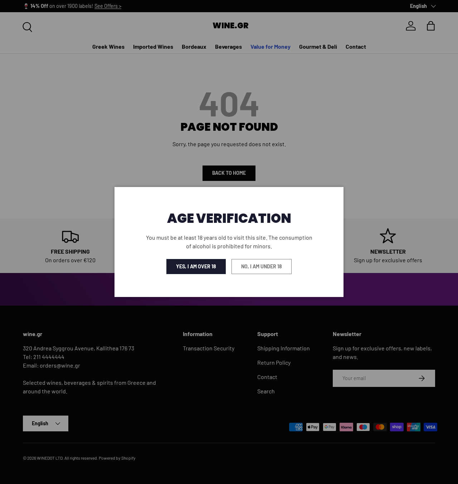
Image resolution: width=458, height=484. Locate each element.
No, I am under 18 (261, 266)
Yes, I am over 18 (196, 266)
